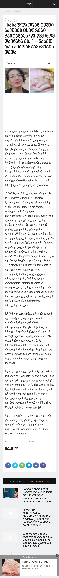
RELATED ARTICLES (19, 481)
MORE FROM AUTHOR (40, 481)
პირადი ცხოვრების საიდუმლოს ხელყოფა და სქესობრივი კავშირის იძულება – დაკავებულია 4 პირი (37, 495)
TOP (16, 448)
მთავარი (7, 11)
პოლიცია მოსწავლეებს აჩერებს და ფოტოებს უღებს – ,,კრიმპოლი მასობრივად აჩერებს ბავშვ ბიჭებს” (37, 518)
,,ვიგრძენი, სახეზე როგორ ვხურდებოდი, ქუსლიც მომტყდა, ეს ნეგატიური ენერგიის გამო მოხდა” (37, 540)
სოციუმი (16, 11)
